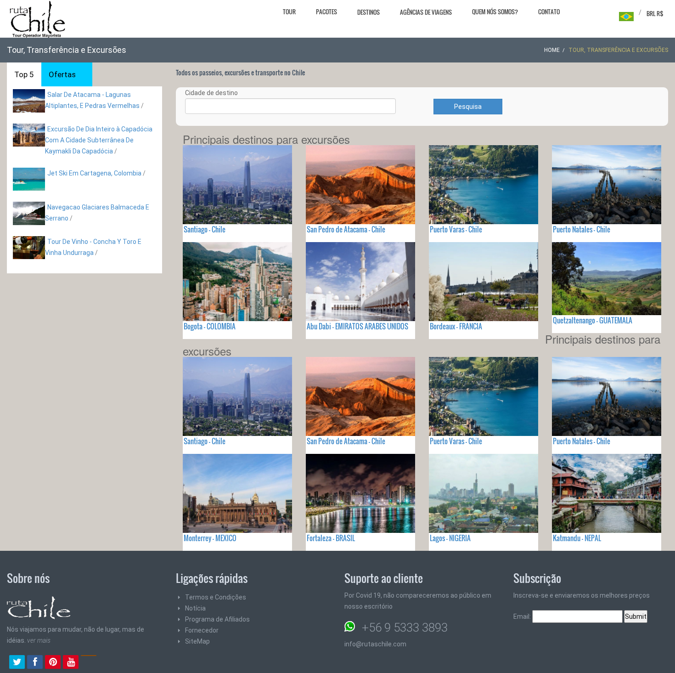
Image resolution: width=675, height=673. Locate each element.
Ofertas (62, 74)
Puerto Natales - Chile (581, 229)
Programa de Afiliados (217, 619)
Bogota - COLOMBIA (210, 326)
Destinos (368, 12)
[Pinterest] (53, 663)
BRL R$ (655, 13)
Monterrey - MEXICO (210, 538)
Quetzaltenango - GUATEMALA (592, 320)
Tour (289, 11)
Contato (549, 11)
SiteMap (197, 641)
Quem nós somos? (495, 11)
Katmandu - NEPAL (577, 538)
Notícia (195, 608)
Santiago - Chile (204, 229)
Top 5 (24, 74)
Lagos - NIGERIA (450, 538)
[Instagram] (88, 663)
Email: (522, 616)
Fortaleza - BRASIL (331, 538)
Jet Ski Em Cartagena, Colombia (94, 173)
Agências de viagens (426, 12)
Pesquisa (468, 106)
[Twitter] (17, 663)
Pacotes (326, 11)
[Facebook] (35, 663)
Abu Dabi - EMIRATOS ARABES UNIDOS (357, 326)
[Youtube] (71, 663)
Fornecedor (202, 630)
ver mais (39, 640)
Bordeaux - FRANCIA (456, 326)
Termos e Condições (215, 597)
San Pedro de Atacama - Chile (346, 229)
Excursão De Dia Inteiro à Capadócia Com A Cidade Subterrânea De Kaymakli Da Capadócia (98, 140)
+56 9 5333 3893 (405, 627)
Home (552, 50)
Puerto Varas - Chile (456, 229)
